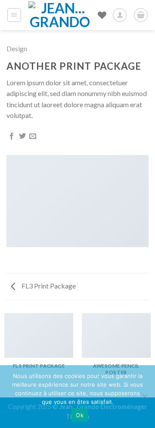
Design (16, 48)
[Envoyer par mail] (32, 136)
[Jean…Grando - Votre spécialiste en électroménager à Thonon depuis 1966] (59, 15)
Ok (80, 415)
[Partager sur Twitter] (22, 136)
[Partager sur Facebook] (11, 136)
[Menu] (14, 15)
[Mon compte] (120, 15)
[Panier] (141, 15)
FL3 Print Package (48, 286)
